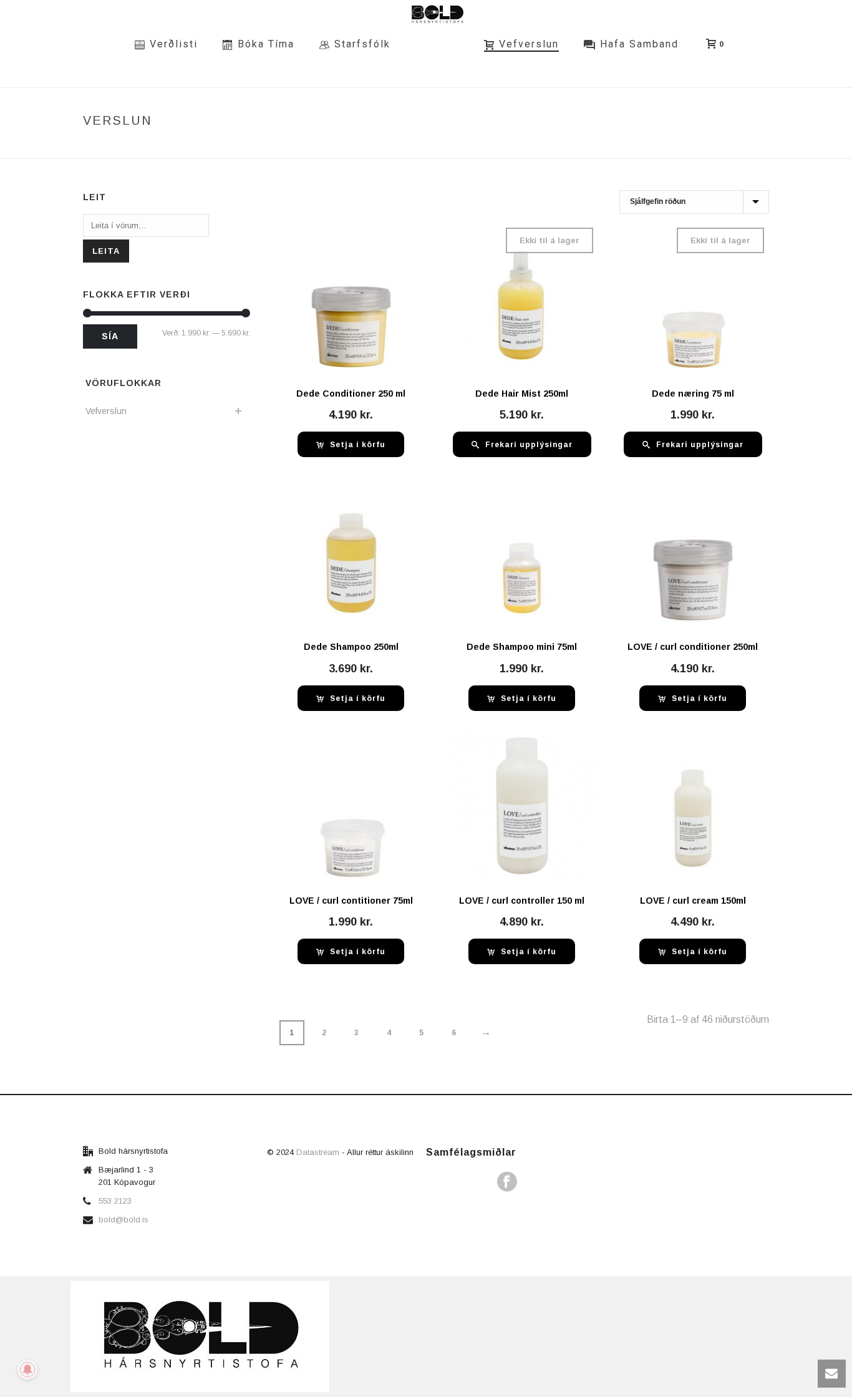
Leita (106, 251)
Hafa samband (639, 44)
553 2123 (115, 1201)
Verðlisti (174, 44)
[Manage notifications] (27, 1370)
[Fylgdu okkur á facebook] (507, 1182)
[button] (351, 444)
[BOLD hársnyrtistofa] (437, 43)
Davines (651, 146)
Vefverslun (529, 44)
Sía (110, 336)
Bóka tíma (266, 44)
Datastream (319, 1152)
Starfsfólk (362, 44)
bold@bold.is (123, 1219)
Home (554, 146)
